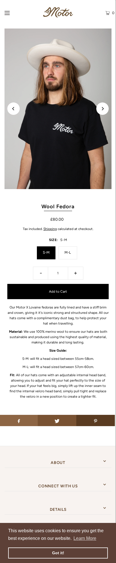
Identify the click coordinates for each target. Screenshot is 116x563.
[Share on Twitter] (57, 420)
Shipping (50, 229)
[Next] (102, 108)
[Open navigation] (15, 12)
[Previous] (13, 108)
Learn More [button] (84, 538)
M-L (67, 252)
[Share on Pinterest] (95, 420)
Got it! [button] (58, 553)
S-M (46, 252)
